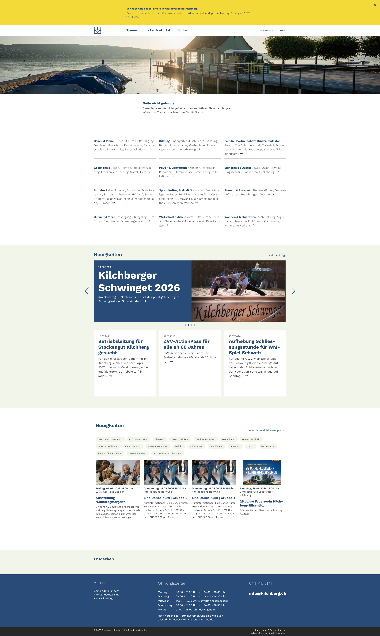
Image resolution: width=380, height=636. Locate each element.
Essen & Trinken (179, 439)
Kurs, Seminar (132, 446)
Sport (250, 446)
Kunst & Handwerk (107, 446)
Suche (182, 30)
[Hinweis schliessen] (375, 5)
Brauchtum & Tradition (109, 439)
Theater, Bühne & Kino (109, 453)
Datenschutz (277, 630)
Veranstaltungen (137, 453)
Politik (178, 446)
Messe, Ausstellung (157, 446)
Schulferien (216, 446)
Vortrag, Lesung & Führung (167, 453)
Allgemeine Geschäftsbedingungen (268, 633)
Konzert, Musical (250, 439)
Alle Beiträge (278, 255)
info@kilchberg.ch (267, 593)
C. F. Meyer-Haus (138, 439)
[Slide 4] (194, 325)
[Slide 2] (188, 325)
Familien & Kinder (205, 439)
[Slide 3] (191, 325)
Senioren (234, 446)
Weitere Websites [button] (267, 30)
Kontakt (283, 30)
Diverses (159, 439)
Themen (132, 30)
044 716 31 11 (260, 583)
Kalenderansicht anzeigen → (266, 430)
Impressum (261, 630)
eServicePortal (159, 30)
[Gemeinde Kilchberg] (108, 30)
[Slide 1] (185, 325)
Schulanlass (196, 446)
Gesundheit (228, 439)
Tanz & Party (267, 446)
